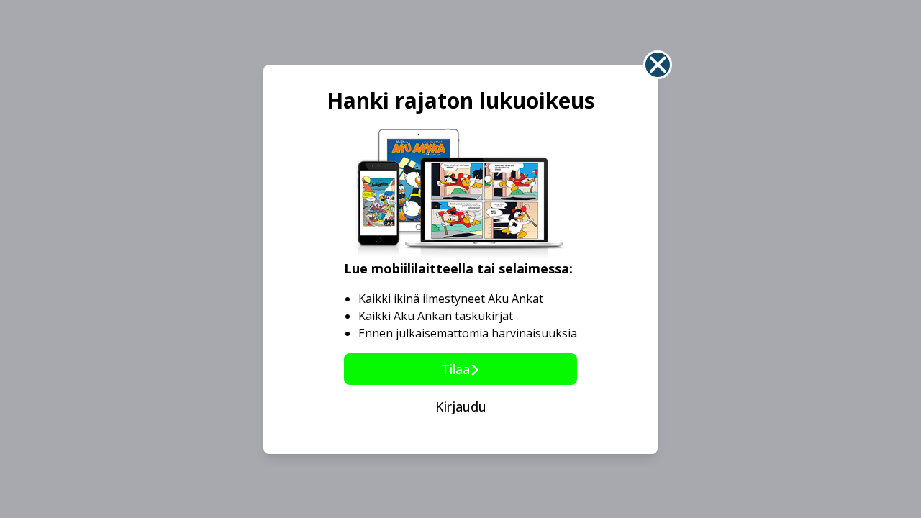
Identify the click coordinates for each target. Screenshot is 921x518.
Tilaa (455, 369)
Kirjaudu (460, 406)
